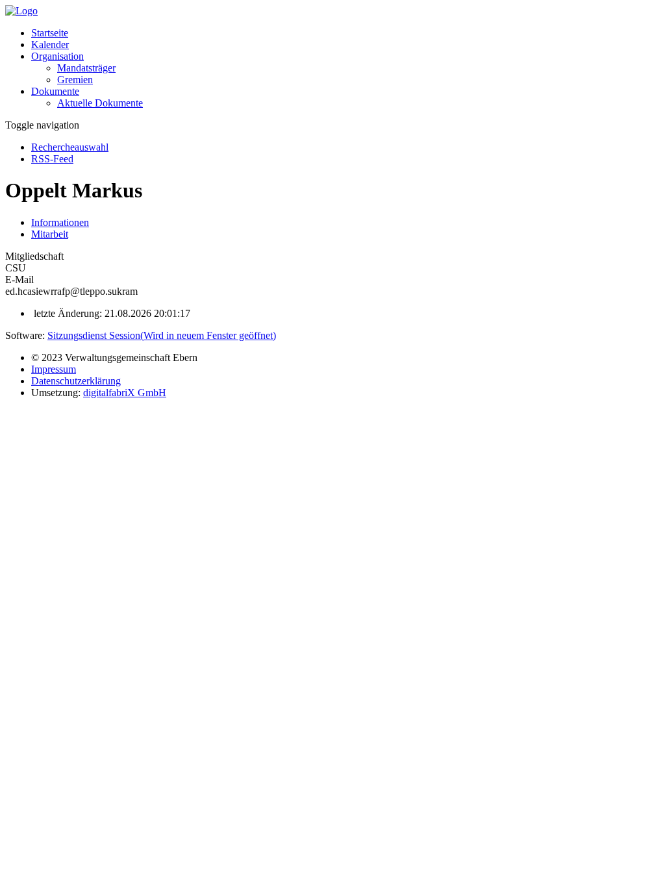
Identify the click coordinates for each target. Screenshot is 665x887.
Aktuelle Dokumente (100, 102)
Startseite (49, 32)
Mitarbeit (49, 234)
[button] (57, 56)
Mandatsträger (86, 67)
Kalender (50, 44)
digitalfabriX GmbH (124, 392)
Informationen (60, 222)
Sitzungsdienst (161, 335)
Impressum (53, 369)
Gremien (75, 79)
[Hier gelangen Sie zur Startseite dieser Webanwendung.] (21, 10)
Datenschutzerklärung (76, 380)
